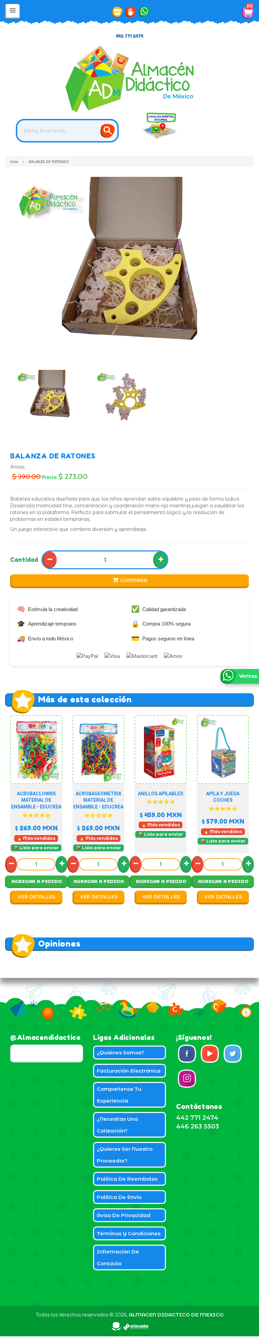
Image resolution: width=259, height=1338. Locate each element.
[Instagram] (187, 1079)
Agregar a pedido (36, 881)
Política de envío (119, 1197)
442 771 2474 (129, 36)
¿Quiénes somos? (120, 1052)
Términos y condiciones (129, 1233)
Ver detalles (37, 897)
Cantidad (24, 559)
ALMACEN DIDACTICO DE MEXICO (176, 1314)
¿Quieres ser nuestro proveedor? (124, 1155)
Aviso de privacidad (123, 1215)
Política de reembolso (127, 1179)
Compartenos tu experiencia (119, 1095)
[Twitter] (233, 1054)
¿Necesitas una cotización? (117, 1125)
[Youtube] (210, 1054)
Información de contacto (118, 1257)
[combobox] (67, 130)
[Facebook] (187, 1054)
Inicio (14, 161)
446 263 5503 (197, 1126)
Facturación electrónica (129, 1071)
